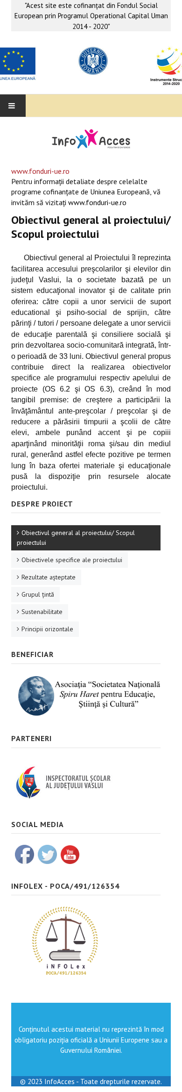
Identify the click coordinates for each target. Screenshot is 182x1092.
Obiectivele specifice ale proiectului (71, 560)
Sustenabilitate (42, 611)
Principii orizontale (47, 629)
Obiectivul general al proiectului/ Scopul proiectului (76, 537)
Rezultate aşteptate (48, 577)
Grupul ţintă (37, 594)
